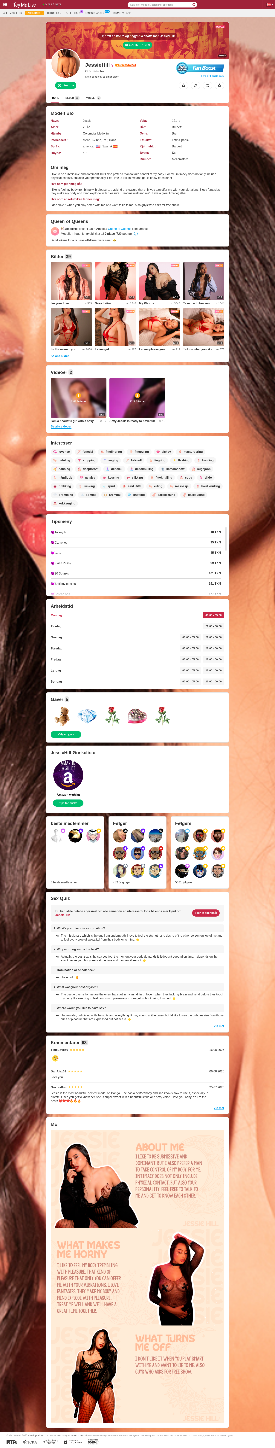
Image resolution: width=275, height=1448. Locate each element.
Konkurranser (94, 13)
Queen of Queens (119, 228)
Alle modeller (12, 13)
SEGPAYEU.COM (75, 1435)
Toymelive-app (122, 13)
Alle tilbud (73, 13)
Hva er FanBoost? (212, 75)
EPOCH (60, 1435)
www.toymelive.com (38, 1435)
